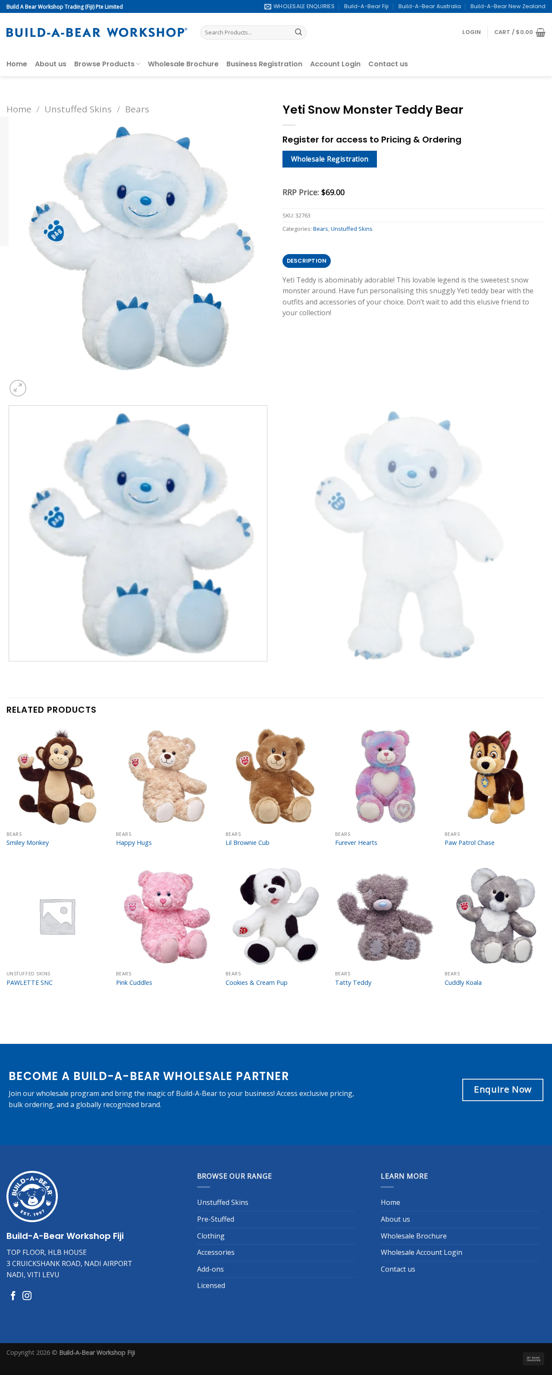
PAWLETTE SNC (29, 983)
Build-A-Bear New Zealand (508, 6)
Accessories (216, 1252)
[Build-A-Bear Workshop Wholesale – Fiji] (96, 32)
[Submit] (298, 32)
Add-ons (210, 1269)
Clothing (211, 1236)
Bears (137, 109)
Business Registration (264, 64)
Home (16, 64)
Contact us (388, 64)
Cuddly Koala (463, 983)
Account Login (335, 64)
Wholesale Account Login (421, 1252)
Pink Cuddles (134, 983)
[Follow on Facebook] (13, 1296)
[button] (471, 32)
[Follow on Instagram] (26, 1296)
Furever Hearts (356, 843)
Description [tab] (307, 260)
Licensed (211, 1285)
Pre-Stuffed (215, 1219)
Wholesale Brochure (183, 64)
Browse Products (104, 64)
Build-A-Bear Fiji (366, 6)
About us (50, 64)
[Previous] (10, 669)
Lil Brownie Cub (248, 843)
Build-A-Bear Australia (429, 6)
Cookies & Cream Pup (257, 983)
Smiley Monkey (27, 843)
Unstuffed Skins (78, 109)
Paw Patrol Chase (470, 843)
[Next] (38, 383)
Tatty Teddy (353, 983)
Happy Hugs (134, 843)
